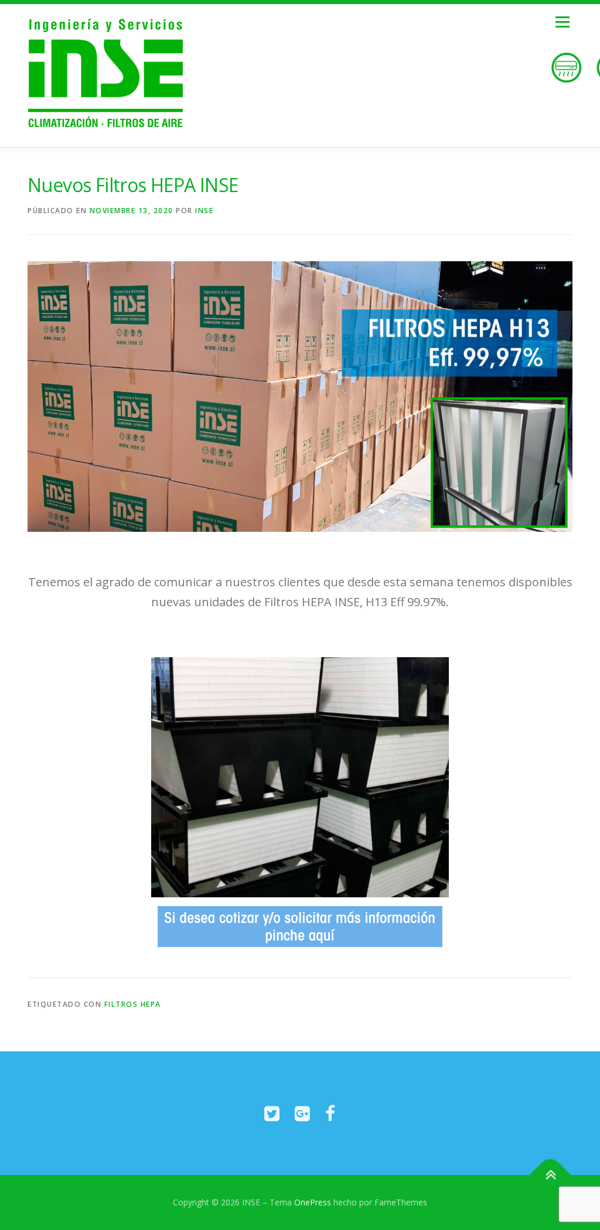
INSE (204, 211)
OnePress (312, 1202)
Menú (562, 22)
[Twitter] (271, 1113)
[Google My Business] (302, 1113)
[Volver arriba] (550, 1175)
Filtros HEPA (132, 1004)
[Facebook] (330, 1113)
